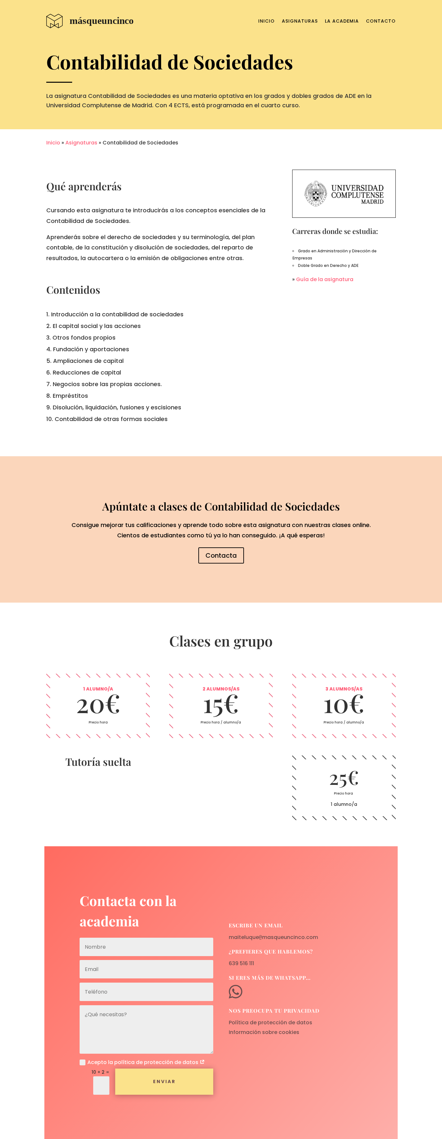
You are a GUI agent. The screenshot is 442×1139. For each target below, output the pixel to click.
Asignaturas (300, 21)
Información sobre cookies (264, 1032)
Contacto (381, 21)
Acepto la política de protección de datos (143, 1062)
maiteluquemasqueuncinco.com (273, 937)
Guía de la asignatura (324, 279)
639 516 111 (241, 963)
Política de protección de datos (270, 1022)
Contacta (221, 555)
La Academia (342, 21)
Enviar (164, 1081)
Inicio (266, 21)
